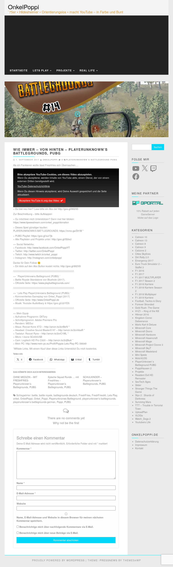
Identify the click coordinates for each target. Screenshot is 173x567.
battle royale (45, 395)
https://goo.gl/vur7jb (41, 235)
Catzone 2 (140, 250)
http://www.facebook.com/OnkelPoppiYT (48, 247)
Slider (138, 385)
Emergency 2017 (144, 260)
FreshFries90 (99, 395)
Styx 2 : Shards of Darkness (144, 396)
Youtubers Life (143, 422)
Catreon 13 (141, 240)
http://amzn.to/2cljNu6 (60, 340)
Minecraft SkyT (143, 348)
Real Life (88, 70)
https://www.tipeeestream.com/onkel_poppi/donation (41, 222)
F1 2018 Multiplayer (145, 294)
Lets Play (41, 70)
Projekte (64, 70)
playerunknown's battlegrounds (99, 398)
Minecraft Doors (143, 331)
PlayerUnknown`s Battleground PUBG (91, 159)
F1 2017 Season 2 (145, 280)
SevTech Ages (143, 381)
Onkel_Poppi (41, 398)
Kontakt (139, 448)
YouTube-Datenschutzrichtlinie (33, 186)
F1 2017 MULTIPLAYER (148, 277)
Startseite (19, 70)
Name (20, 483)
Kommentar (24, 448)
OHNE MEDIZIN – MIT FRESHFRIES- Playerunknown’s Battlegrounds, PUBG (25, 382)
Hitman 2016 (142, 314)
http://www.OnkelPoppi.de (45, 299)
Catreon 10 (141, 237)
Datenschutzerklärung (147, 441)
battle (35, 395)
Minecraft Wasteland (146, 351)
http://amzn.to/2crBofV (56, 326)
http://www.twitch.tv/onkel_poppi (40, 254)
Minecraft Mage (143, 341)
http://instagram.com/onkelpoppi (44, 257)
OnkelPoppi (23, 6)
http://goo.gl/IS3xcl (61, 239)
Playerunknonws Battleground (65, 398)
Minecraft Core (143, 328)
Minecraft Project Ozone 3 (149, 344)
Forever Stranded (144, 304)
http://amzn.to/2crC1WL (54, 333)
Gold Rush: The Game (147, 307)
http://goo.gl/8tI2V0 (68, 209)
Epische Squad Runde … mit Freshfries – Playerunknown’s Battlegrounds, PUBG (63, 382)
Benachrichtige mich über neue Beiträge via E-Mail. (48, 533)
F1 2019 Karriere (144, 297)
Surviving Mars (143, 402)
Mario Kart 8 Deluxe (145, 324)
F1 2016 (139, 270)
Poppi (60, 402)
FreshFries (84, 395)
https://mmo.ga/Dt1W (70, 230)
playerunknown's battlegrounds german (34, 402)
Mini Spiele (141, 354)
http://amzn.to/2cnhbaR (70, 330)
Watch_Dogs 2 (143, 418)
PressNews (108, 560)
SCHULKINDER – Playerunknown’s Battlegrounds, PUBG (94, 380)
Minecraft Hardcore (145, 334)
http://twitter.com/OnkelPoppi (39, 251)
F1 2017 (139, 274)
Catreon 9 (140, 247)
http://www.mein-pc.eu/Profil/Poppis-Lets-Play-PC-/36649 (56, 343)
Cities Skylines (143, 253)
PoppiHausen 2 (143, 368)
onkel (16, 398)
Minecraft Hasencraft (146, 338)
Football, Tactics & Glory (148, 301)
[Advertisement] (86, 40)
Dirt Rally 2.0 (142, 257)
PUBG (67, 402)
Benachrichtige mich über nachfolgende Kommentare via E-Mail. (56, 526)
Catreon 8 (140, 243)
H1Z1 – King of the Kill (147, 311)
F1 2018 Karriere (144, 284)
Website (21, 503)
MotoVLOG (141, 358)
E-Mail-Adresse (26, 493)
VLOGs (139, 415)
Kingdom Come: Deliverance (143, 319)
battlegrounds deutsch (65, 395)
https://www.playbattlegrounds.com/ (51, 283)
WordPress (75, 560)
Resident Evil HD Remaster (144, 376)
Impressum (141, 444)
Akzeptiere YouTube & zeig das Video (39, 200)
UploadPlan (141, 412)
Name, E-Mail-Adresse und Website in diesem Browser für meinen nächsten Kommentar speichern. (60, 519)
